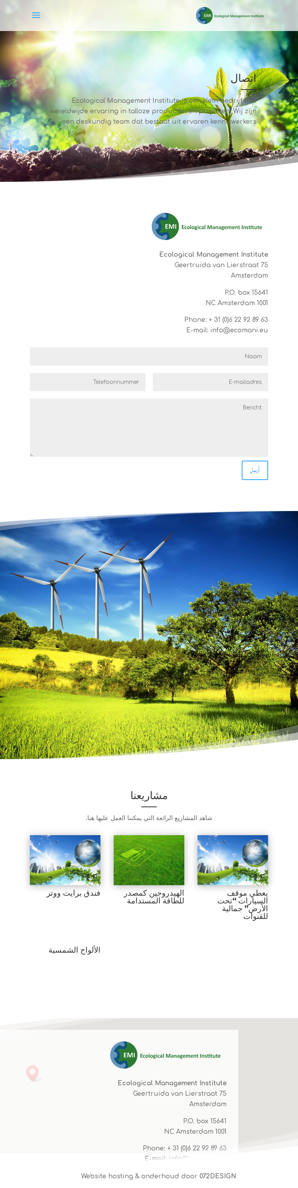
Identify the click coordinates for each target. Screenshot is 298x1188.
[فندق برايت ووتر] (65, 860)
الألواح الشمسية (74, 950)
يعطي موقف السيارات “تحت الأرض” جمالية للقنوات (242, 904)
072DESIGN (217, 1176)
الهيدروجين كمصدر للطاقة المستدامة (154, 896)
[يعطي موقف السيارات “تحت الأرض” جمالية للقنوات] (233, 860)
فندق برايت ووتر (73, 893)
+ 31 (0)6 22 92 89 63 (238, 319)
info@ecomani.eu (239, 330)
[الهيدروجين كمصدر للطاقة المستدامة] (149, 860)
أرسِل (255, 470)
